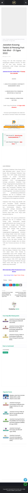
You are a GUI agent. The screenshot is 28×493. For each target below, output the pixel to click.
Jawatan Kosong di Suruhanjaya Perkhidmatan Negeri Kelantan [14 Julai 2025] (16, 405)
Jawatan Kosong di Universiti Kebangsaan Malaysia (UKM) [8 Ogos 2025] (16, 438)
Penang (7, 39)
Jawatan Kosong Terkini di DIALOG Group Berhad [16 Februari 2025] (16, 413)
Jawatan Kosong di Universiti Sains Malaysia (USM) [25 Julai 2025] (17, 320)
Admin (17, 309)
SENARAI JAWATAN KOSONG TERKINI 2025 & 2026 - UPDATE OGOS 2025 (17, 397)
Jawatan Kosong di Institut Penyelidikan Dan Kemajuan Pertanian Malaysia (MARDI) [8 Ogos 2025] (17, 421)
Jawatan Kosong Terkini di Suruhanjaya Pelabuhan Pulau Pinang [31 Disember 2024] (16, 337)
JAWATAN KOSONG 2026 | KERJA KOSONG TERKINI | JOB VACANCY (16, 489)
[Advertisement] (14, 22)
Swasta (10, 280)
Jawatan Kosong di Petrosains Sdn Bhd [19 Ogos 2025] (15, 429)
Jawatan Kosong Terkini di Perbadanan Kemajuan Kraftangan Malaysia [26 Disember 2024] (16, 328)
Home (4, 39)
